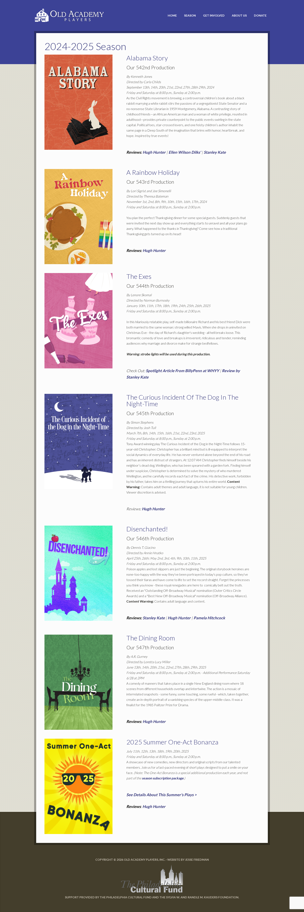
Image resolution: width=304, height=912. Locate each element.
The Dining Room (150, 638)
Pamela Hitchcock (209, 618)
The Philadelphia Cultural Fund (126, 897)
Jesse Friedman (197, 859)
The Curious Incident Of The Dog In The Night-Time (182, 400)
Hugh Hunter (154, 152)
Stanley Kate (215, 152)
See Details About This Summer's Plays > (161, 794)
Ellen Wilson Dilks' (185, 152)
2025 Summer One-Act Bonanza (172, 742)
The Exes (138, 276)
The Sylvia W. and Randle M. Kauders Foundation (198, 897)
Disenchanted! (147, 529)
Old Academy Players (71, 15)
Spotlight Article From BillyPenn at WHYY (182, 370)
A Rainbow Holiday (153, 172)
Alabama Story (147, 58)
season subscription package (163, 778)
